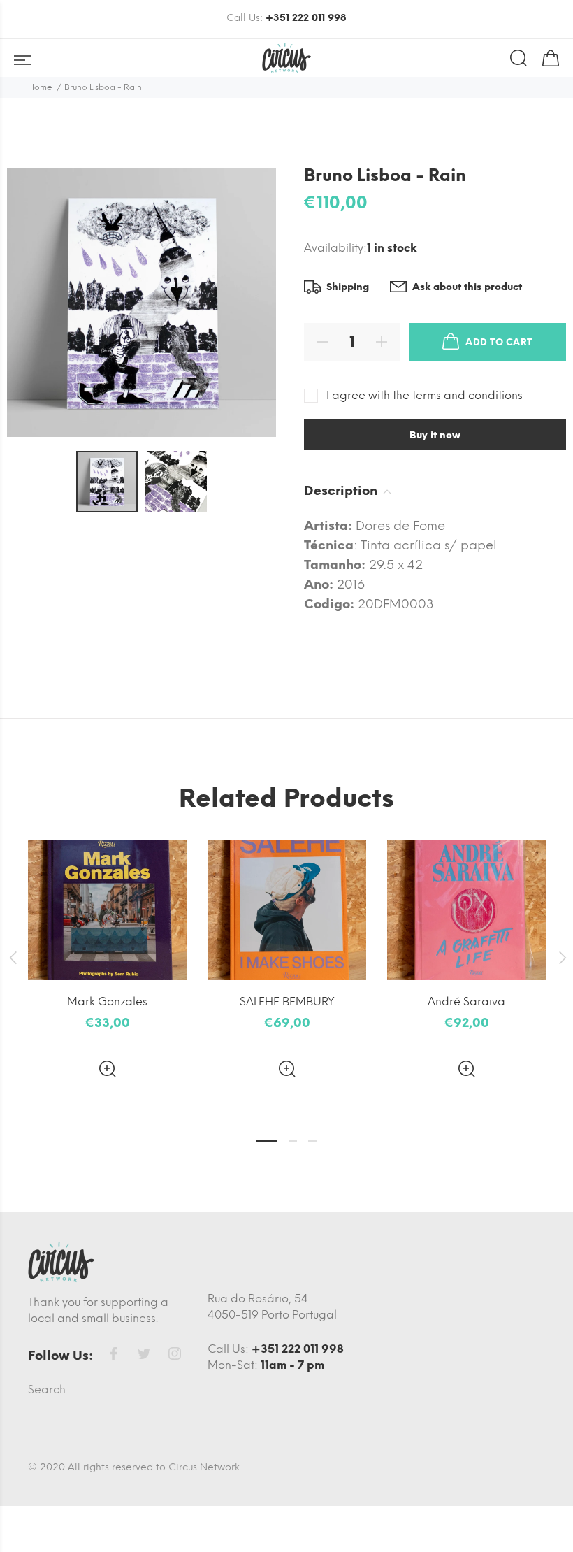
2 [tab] (293, 1141)
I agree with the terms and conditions (424, 395)
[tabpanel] (107, 947)
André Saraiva (466, 1001)
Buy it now (434, 435)
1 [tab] (266, 1141)
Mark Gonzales (107, 1001)
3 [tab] (312, 1141)
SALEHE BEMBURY (287, 1001)
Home (40, 87)
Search (47, 1389)
